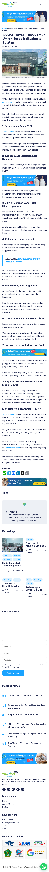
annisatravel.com (12, 447)
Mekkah (17, 555)
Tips (28, 580)
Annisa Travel (8, 102)
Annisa (6, 46)
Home (4, 29)
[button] (40, 4)
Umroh (17, 559)
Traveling (7, 559)
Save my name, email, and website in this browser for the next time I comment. (25, 666)
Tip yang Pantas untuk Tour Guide (23, 714)
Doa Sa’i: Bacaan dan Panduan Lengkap (25, 695)
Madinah (7, 555)
